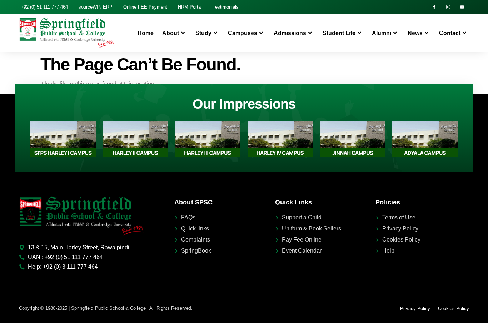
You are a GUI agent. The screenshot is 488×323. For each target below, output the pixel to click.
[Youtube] (462, 7)
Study (203, 33)
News (415, 33)
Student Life (339, 33)
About (170, 33)
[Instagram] (448, 7)
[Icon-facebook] (434, 7)
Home (146, 33)
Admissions (290, 33)
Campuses (242, 33)
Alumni (381, 33)
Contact (449, 33)
